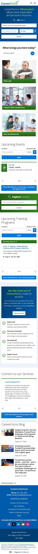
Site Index (19, 538)
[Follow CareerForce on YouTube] (23, 524)
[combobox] (10, 31)
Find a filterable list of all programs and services (19, 415)
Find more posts (7, 483)
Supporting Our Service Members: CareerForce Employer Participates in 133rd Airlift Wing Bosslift (25, 434)
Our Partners (19, 506)
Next (35, 181)
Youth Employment (12, 382)
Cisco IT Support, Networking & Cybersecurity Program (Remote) (16, 247)
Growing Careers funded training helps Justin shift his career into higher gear (25, 449)
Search (19, 37)
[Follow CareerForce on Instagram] (28, 524)
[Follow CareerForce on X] (14, 524)
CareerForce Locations (19, 498)
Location (4, 148)
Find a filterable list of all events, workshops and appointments (19, 188)
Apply (19, 157)
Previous (2, 181)
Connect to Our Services (19, 503)
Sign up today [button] (19, 313)
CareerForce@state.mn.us (21, 495)
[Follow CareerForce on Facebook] (9, 524)
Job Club (11, 165)
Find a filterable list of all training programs (19, 277)
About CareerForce (19, 532)
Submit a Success (18, 512)
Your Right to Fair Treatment (19, 535)
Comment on (18, 509)
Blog (19, 516)
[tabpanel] (19, 169)
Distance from (31, 148)
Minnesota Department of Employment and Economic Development (17, 545)
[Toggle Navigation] (34, 3)
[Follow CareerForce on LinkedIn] (18, 524)
